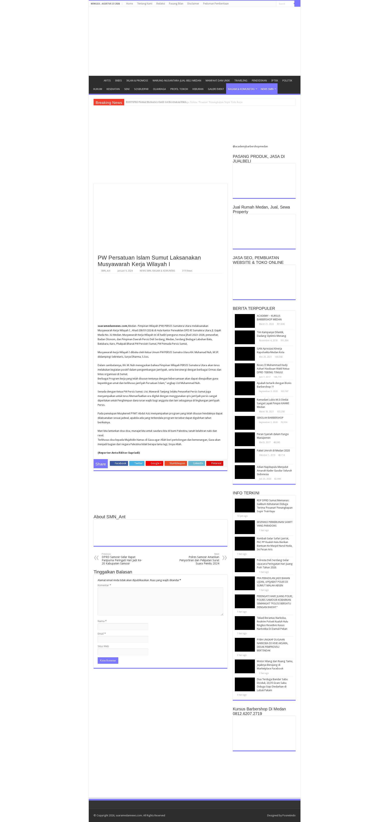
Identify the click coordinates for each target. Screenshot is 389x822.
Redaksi (160, 3)
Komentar (104, 585)
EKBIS (118, 80)
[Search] (297, 4)
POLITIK (287, 80)
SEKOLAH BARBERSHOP (270, 417)
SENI (127, 89)
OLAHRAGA (159, 89)
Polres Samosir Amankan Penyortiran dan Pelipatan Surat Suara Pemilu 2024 (199, 559)
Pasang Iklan (176, 3)
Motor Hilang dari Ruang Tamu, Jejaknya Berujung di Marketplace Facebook (275, 665)
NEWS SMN (267, 89)
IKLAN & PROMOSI (137, 80)
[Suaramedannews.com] (194, 25)
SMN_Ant (105, 270)
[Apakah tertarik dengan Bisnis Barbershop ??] (245, 388)
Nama (102, 621)
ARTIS (107, 80)
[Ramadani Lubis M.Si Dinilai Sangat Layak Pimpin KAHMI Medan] (245, 405)
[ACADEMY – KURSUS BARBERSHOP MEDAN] (245, 321)
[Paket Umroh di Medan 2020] (245, 456)
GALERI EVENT (216, 89)
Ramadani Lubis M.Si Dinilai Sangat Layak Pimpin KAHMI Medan (273, 403)
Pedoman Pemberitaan (216, 3)
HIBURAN (197, 89)
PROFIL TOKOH (179, 89)
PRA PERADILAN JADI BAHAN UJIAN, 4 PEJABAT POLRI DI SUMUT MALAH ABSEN (273, 582)
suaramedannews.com (129, 815)
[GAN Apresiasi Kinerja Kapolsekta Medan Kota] (245, 354)
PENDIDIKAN (259, 80)
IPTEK (274, 80)
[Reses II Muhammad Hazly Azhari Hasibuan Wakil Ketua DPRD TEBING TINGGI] (245, 370)
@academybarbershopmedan (250, 146)
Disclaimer (193, 3)
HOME (96, 80)
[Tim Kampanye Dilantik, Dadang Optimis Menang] (245, 337)
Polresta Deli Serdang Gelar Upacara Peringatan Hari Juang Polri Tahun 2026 (275, 564)
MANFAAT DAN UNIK (218, 80)
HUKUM (97, 89)
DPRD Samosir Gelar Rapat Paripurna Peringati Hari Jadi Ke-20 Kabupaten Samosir (122, 559)
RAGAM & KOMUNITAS (241, 89)
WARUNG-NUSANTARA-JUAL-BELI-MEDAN (177, 80)
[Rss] (262, 815)
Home (129, 3)
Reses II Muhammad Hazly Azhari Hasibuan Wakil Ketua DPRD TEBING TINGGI (273, 368)
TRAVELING (240, 80)
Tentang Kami (144, 3)
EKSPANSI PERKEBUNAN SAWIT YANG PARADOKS (156, 102)
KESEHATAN (113, 89)
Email (102, 633)
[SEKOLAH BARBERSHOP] (245, 423)
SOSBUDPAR (141, 89)
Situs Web (103, 646)
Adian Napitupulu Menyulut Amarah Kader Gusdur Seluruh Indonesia (274, 470)
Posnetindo (289, 815)
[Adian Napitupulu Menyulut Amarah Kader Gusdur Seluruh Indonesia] (245, 472)
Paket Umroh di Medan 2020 (273, 450)
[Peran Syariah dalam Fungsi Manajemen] (245, 439)
